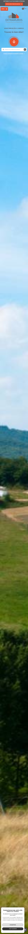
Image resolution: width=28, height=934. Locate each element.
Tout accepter (13, 928)
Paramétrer (13, 924)
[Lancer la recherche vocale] (14, 41)
